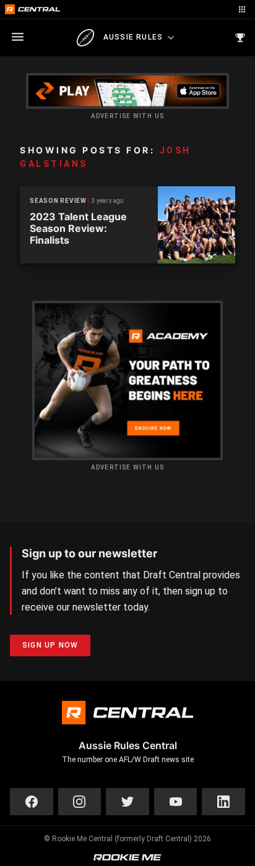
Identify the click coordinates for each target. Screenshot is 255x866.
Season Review (58, 200)
